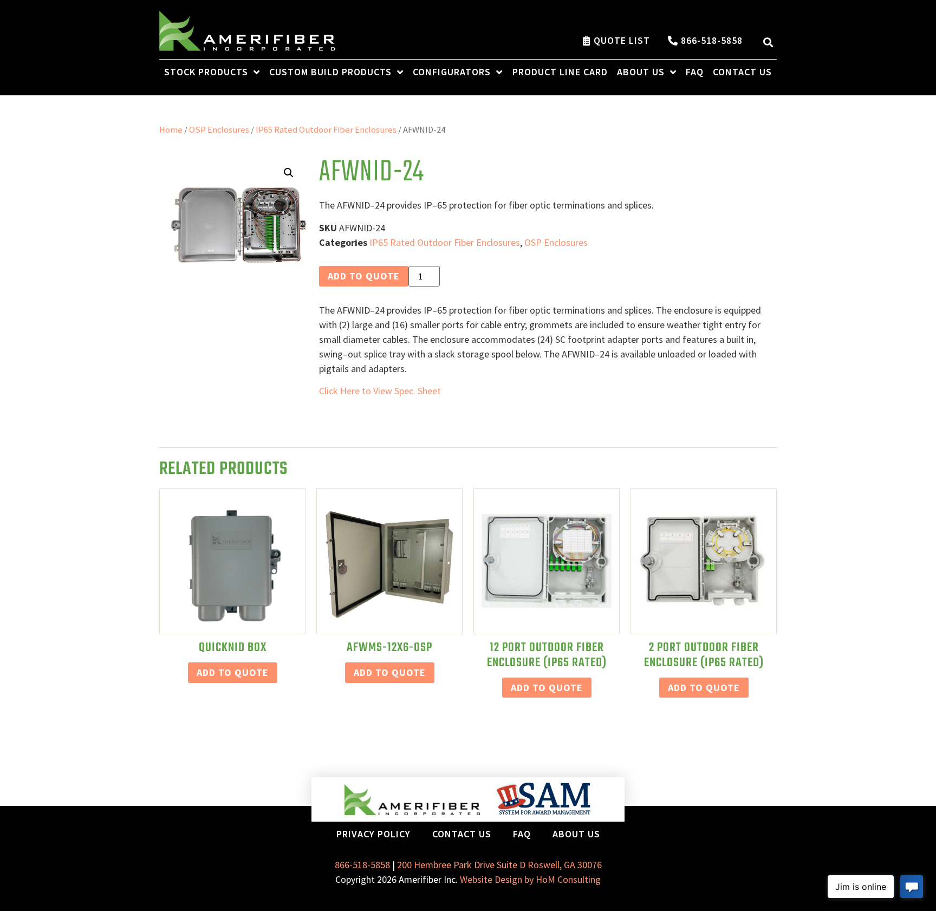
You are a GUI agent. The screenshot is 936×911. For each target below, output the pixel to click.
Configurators (452, 72)
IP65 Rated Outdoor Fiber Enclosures (326, 129)
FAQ (695, 72)
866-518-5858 (362, 864)
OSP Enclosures (219, 129)
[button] (768, 42)
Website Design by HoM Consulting (530, 879)
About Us (641, 72)
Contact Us (742, 72)
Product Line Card (560, 72)
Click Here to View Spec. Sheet (380, 391)
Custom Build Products (330, 72)
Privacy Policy (373, 834)
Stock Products (206, 72)
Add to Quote (364, 276)
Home (171, 129)
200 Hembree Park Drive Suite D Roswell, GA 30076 (499, 864)
